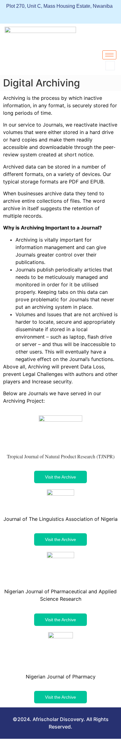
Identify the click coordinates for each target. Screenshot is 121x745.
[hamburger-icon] (109, 54)
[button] (110, 65)
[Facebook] (13, 16)
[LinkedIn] (24, 16)
